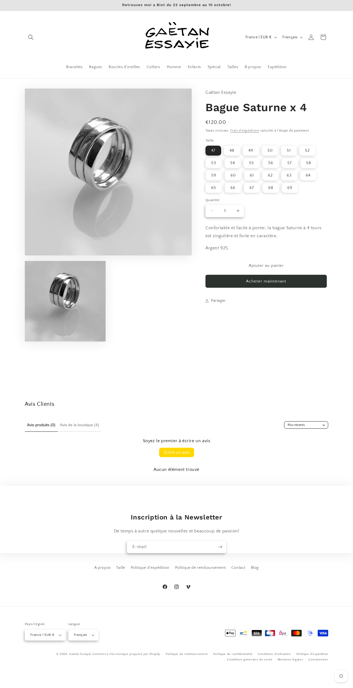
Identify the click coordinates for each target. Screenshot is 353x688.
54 (232, 163)
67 (252, 188)
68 (270, 188)
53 (213, 163)
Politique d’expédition (312, 654)
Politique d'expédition (150, 568)
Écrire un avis (176, 452)
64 (308, 175)
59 (213, 175)
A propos (102, 568)
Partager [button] (218, 300)
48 (232, 150)
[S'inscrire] (220, 547)
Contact (238, 568)
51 (289, 150)
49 (250, 150)
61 (252, 175)
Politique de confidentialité (233, 654)
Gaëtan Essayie (80, 654)
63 (289, 175)
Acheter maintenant (266, 281)
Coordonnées (318, 659)
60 (233, 175)
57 (289, 163)
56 (270, 163)
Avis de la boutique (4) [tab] (79, 425)
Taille (120, 568)
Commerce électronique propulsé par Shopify (126, 654)
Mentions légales (290, 659)
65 (213, 188)
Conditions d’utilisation (274, 654)
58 (308, 163)
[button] (31, 37)
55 (251, 163)
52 (307, 150)
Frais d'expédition (244, 130)
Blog (255, 568)
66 (233, 188)
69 (289, 188)
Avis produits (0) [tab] (41, 425)
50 (270, 150)
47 (213, 150)
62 (270, 175)
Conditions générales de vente (249, 659)
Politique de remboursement (200, 568)
